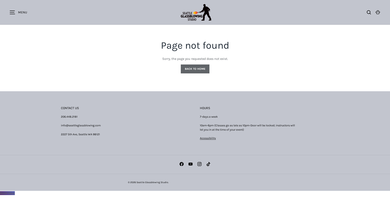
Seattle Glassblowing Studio (152, 182)
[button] (377, 12)
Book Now (7, 193)
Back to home (195, 69)
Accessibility (208, 138)
